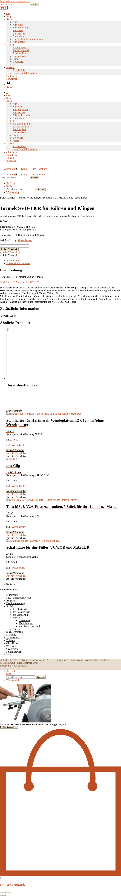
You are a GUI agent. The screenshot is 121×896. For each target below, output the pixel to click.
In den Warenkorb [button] (15, 450)
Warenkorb (10, 169)
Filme (15, 59)
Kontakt (10, 87)
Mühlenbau (12, 594)
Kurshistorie (19, 41)
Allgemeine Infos (21, 115)
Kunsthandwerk (14, 651)
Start (2, 197)
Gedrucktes (12, 649)
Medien (10, 44)
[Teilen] (7, 892)
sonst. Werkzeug (14, 631)
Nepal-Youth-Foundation (25, 73)
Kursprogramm (20, 27)
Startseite (10, 584)
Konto (24, 169)
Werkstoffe (11, 646)
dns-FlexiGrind (20, 614)
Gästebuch (11, 76)
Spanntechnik (13, 637)
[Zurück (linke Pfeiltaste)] (1, 895)
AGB (49, 660)
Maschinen (24, 620)
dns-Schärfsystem (21, 612)
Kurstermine (19, 33)
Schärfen (10, 197)
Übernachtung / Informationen (28, 39)
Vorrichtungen (34, 197)
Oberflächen (12, 643)
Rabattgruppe (87, 216)
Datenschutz (61, 660)
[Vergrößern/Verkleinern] (1, 892)
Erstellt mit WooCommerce (13, 665)
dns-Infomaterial (21, 50)
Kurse (9, 19)
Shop (9, 16)
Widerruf (89, 660)
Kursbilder (18, 24)
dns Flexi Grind (20, 609)
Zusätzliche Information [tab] (18, 263)
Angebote (11, 600)
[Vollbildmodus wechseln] (4, 892)
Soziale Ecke (19, 70)
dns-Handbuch (20, 47)
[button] (10, 252)
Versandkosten (25, 240)
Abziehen (17, 629)
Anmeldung (18, 36)
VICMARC (19, 61)
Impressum (11, 160)
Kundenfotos (19, 56)
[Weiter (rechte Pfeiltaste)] (4, 895)
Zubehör (10, 640)
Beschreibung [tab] (13, 260)
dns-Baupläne (19, 53)
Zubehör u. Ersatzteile (30, 626)
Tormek (21, 197)
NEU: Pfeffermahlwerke (18, 597)
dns (8, 13)
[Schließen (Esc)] (10, 892)
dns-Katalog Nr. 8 (21, 123)
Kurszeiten (18, 30)
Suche (9, 186)
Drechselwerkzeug (15, 603)
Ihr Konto (11, 183)
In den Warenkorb (9, 249)
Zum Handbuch (14, 411)
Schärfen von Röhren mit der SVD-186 (19, 282)
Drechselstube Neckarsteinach (15, 1)
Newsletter (11, 78)
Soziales (10, 67)
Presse (16, 64)
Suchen (34, 4)
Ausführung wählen (16, 491)
